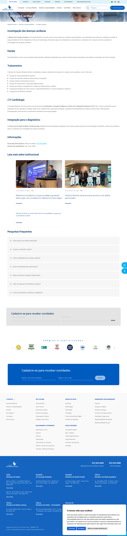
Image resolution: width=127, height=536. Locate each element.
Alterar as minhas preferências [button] (97, 528)
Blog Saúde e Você (41, 429)
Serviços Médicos (31, 8)
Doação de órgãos (100, 406)
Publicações (39, 439)
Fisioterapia (68, 410)
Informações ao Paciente (43, 442)
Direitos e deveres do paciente (45, 445)
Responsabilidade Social (84, 1)
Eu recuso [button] (81, 528)
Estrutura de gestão (42, 413)
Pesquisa (57, 1)
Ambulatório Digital (71, 429)
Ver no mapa (9, 487)
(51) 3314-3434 (41, 143)
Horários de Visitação (71, 419)
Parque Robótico (70, 439)
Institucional (13, 1)
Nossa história (40, 403)
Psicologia (68, 413)
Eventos (38, 433)
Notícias (38, 436)
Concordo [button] (72, 528)
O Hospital (21, 8)
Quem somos (40, 406)
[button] (12, 347)
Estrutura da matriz (41, 410)
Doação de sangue (100, 410)
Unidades (68, 445)
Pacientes (25, 1)
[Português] (112, 2)
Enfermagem (69, 406)
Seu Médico (67, 8)
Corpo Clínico (36, 1)
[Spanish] (119, 2)
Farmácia (68, 403)
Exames (59, 8)
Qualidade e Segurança (102, 416)
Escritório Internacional (72, 442)
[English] (115, 2)
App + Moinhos (69, 433)
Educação (47, 1)
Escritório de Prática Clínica (103, 413)
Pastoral (97, 403)
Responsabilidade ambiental (103, 419)
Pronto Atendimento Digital (73, 416)
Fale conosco (77, 8)
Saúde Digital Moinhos (72, 436)
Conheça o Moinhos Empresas (45, 449)
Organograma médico (42, 416)
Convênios (9, 416)
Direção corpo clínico (42, 419)
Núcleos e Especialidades (47, 8)
